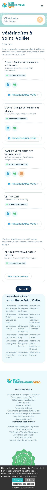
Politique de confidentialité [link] (23, 487)
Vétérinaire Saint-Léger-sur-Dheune (35, 344)
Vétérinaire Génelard (35, 307)
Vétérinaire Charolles (35, 327)
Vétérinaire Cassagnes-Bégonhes (23, 426)
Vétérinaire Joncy (11, 327)
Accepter (18, 480)
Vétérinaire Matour (35, 353)
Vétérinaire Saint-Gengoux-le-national (35, 318)
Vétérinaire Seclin (23, 429)
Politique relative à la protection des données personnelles (23, 415)
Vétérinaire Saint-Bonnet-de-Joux (11, 318)
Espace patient (23, 405)
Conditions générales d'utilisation (23, 410)
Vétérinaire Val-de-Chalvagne (23, 432)
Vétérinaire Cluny (35, 336)
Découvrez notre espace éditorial (23, 394)
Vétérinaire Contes (23, 437)
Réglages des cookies (23, 484)
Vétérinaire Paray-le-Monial (11, 355)
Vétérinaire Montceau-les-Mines (11, 308)
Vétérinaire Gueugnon (11, 342)
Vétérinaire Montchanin (23, 315)
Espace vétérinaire (23, 408)
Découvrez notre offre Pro (23, 397)
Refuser (30, 480)
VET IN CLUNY (12, 196)
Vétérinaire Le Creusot (11, 336)
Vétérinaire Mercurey (23, 353)
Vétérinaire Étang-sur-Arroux (23, 343)
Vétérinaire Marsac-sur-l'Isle (23, 440)
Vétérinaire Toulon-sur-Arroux (23, 329)
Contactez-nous (24, 419)
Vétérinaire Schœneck (23, 434)
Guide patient (23, 402)
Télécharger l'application (23, 400)
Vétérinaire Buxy (23, 336)
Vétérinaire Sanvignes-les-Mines (23, 308)
